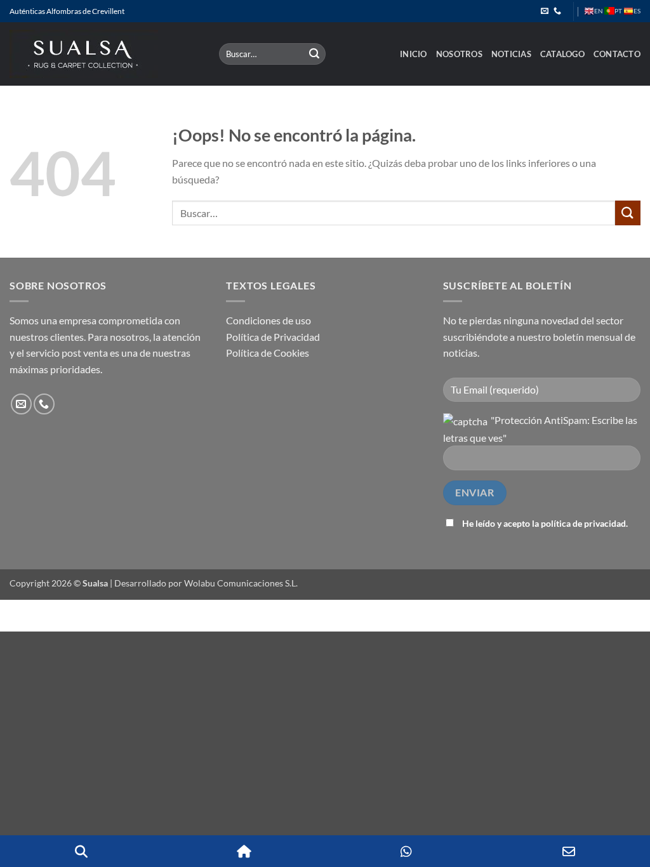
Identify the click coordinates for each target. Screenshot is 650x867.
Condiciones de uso (268, 320)
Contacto (617, 54)
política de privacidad (583, 523)
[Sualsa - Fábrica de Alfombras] (105, 54)
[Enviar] (314, 54)
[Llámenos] (557, 11)
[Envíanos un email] (544, 11)
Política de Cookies (267, 353)
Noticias (511, 54)
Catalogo (562, 54)
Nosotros (459, 54)
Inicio (413, 54)
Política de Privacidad (273, 337)
